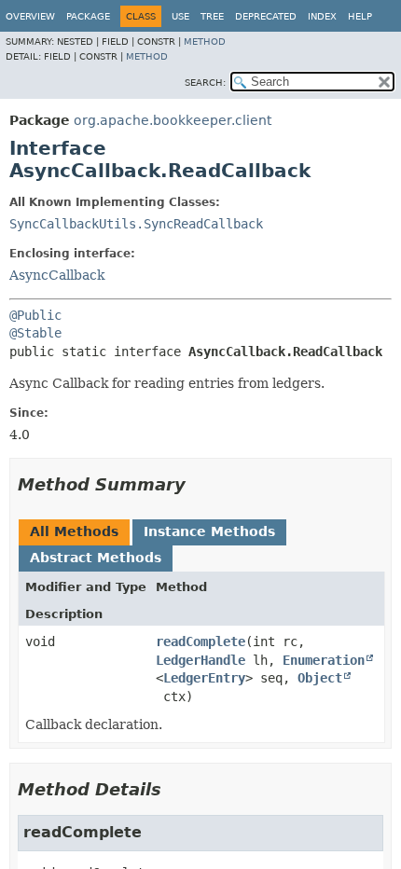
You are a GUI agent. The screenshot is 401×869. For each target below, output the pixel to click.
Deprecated (266, 16)
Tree (212, 16)
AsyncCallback (56, 275)
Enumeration (324, 660)
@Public (35, 315)
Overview (30, 16)
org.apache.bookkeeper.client (172, 120)
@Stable (35, 332)
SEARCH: (205, 82)
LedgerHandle (200, 660)
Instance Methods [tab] (209, 531)
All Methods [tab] (74, 531)
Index (322, 16)
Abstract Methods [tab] (95, 557)
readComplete (200, 641)
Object (319, 677)
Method (205, 41)
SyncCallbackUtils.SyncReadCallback (136, 223)
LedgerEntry (204, 677)
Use (180, 16)
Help (360, 16)
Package (88, 16)
